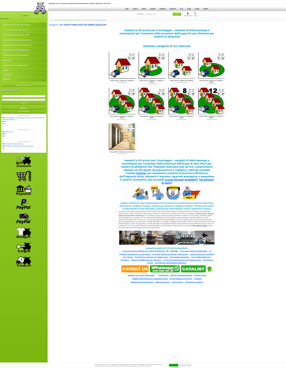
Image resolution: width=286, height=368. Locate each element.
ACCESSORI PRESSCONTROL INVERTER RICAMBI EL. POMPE (16, 35)
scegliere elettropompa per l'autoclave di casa (150, 279)
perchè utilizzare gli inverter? (181, 279)
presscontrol (163, 275)
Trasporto (163, 9)
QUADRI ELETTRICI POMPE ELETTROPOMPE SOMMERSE (15, 65)
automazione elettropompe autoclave (170, 263)
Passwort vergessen (24, 111)
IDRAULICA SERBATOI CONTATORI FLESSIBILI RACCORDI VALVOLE (17, 45)
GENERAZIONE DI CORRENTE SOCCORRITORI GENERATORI (16, 55)
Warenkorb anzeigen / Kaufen (24, 85)
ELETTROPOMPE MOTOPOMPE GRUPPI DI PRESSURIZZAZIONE (16, 25)
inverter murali (200, 275)
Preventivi (173, 9)
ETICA (181, 9)
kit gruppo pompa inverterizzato (193, 251)
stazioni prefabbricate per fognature (146, 260)
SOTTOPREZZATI (6, 79)
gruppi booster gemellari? (181, 179)
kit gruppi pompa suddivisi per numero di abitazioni (143, 251)
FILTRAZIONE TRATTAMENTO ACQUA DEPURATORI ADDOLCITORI (17, 40)
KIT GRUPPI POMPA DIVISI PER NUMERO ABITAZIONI (94, 20)
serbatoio (198, 279)
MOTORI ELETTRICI (7, 60)
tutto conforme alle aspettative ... (15, 143)
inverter (141, 173)
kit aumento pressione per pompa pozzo (151, 257)
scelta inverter (177, 282)
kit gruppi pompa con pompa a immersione (170, 254)
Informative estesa (185, 365)
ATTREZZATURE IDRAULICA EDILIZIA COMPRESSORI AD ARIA (16, 50)
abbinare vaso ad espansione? (142, 282)
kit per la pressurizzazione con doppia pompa (182, 260)
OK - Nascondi (173, 365)
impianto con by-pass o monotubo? (141, 275)
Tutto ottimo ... (10, 131)
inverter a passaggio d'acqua (181, 275)
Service (144, 9)
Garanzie (152, 9)
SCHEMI (197, 9)
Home (51, 20)
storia (189, 9)
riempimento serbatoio (194, 282)
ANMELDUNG (23, 108)
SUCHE (177, 14)
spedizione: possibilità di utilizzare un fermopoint (19, 146)
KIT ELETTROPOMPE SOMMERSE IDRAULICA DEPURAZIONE (16, 30)
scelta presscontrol (162, 282)
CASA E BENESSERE (7, 74)
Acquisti (135, 9)
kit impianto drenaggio (179, 257)
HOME (127, 9)
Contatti (205, 9)
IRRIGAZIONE (6, 70)
